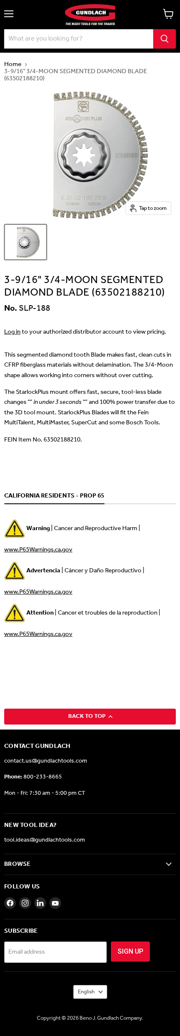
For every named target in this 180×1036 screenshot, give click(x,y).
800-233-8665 (42, 777)
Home (12, 64)
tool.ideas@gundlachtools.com (44, 840)
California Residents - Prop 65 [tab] (54, 496)
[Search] (164, 38)
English (86, 992)
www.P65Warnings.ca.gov (38, 550)
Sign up (130, 951)
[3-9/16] (25, 242)
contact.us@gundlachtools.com (45, 761)
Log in (12, 332)
